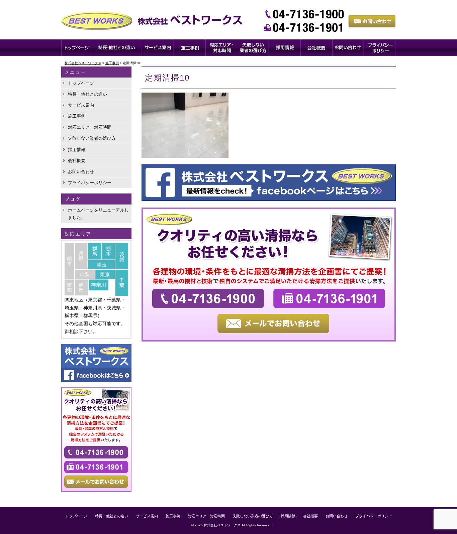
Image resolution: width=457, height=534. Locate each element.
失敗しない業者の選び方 (92, 138)
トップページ (81, 83)
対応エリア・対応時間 (89, 127)
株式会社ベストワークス (222, 525)
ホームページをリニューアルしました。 (98, 214)
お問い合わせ (81, 171)
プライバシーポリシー (89, 182)
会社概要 (76, 160)
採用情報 (76, 149)
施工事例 (76, 116)
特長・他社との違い (87, 94)
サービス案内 (81, 105)
